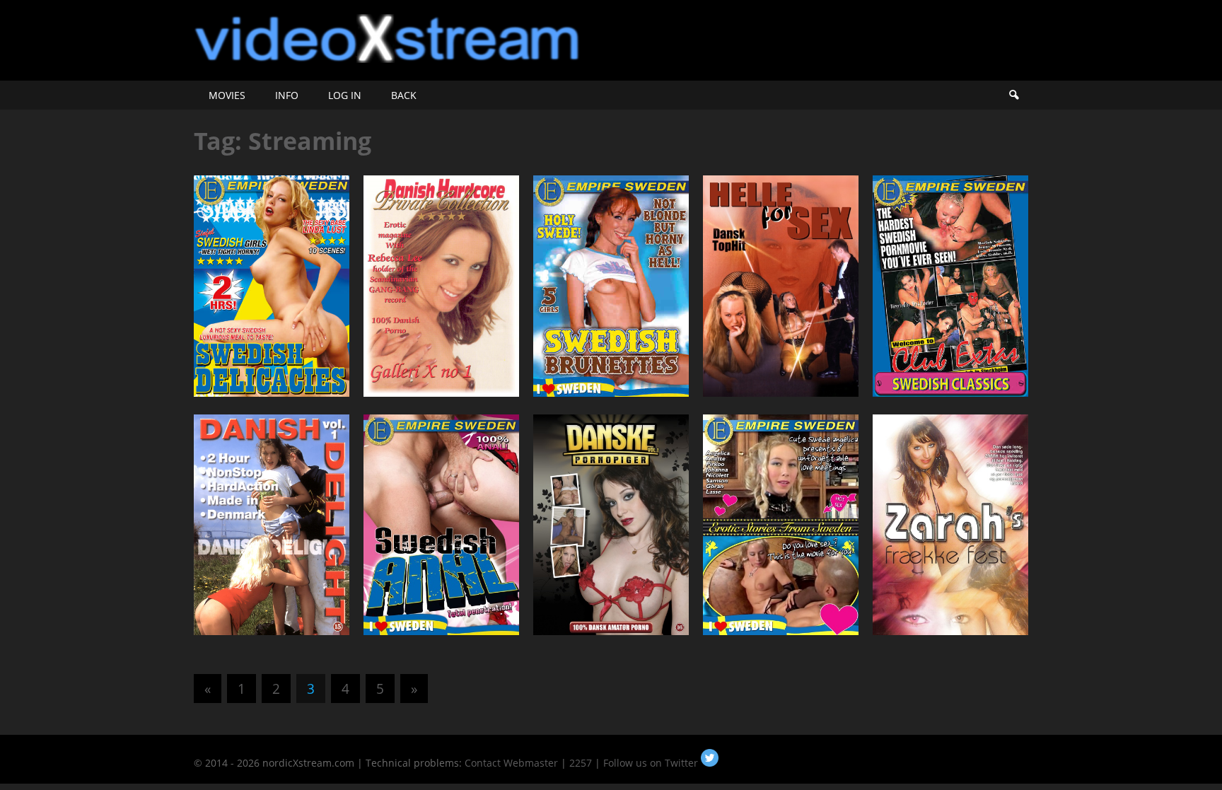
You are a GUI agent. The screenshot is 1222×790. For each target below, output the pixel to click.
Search (1013, 95)
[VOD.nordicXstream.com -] (387, 58)
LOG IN (344, 95)
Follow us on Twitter (652, 762)
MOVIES (227, 95)
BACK (404, 95)
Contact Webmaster (511, 762)
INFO (286, 95)
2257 (580, 762)
